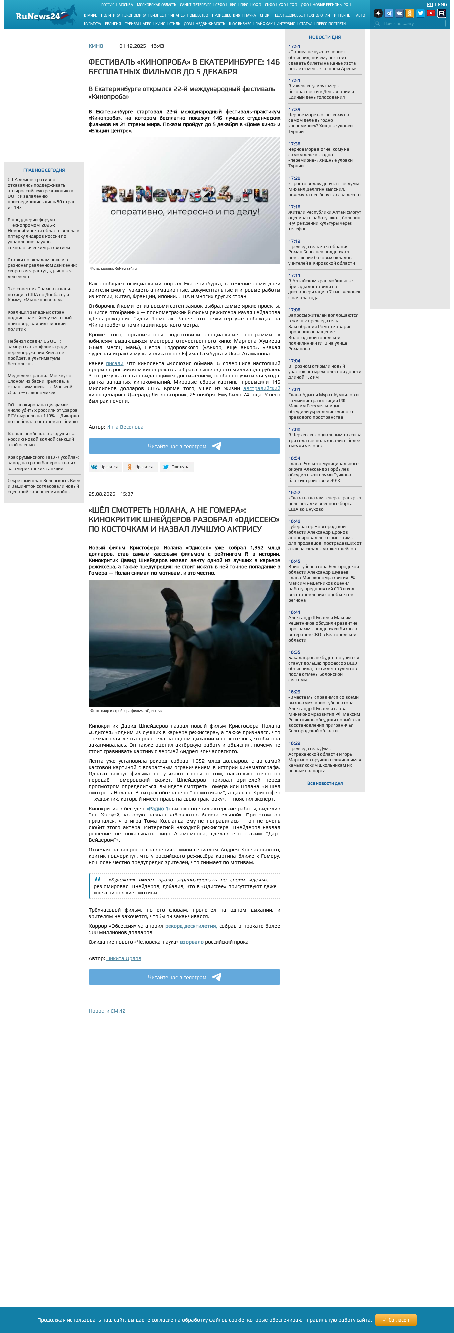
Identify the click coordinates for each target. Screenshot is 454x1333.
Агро (147, 24)
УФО (282, 5)
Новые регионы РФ (331, 5)
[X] (177, 464)
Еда (278, 15)
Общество (199, 15)
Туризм (132, 24)
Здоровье (294, 15)
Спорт (265, 15)
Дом (188, 24)
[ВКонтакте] (104, 464)
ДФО (305, 5)
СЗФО (220, 5)
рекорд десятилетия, (191, 926)
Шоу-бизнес (240, 24)
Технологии (318, 15)
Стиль (174, 24)
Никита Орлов (123, 958)
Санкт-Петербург (195, 5)
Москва (126, 5)
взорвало (192, 942)
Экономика (135, 15)
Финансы (177, 15)
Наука (250, 15)
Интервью (286, 24)
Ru (430, 4)
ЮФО (256, 5)
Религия (113, 24)
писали (114, 363)
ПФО (244, 5)
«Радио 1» (158, 808)
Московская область (156, 5)
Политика (110, 15)
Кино (160, 24)
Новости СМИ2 (107, 1011)
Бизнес (157, 15)
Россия (108, 5)
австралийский (261, 388)
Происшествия (226, 15)
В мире (90, 15)
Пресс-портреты (331, 24)
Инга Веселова (125, 427)
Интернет (343, 15)
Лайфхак (264, 24)
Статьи (305, 24)
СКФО (270, 5)
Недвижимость (210, 24)
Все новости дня (325, 783)
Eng (442, 4)
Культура (92, 24)
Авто (360, 15)
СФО (293, 5)
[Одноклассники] (140, 464)
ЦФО (232, 5)
